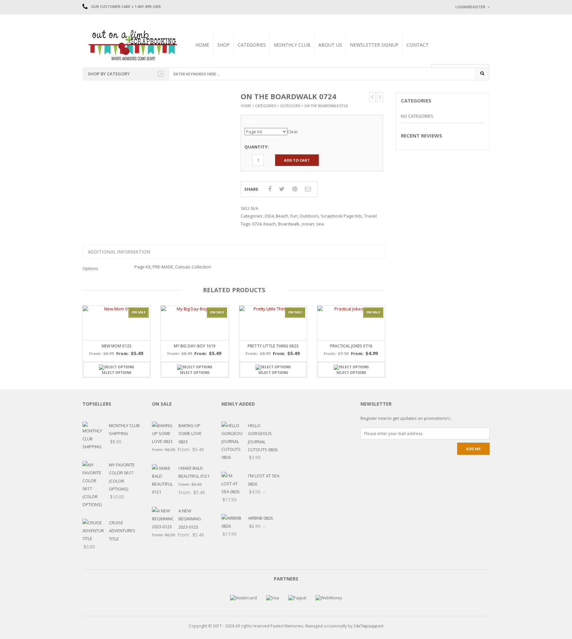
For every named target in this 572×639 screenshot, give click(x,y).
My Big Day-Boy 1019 (194, 346)
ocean (308, 224)
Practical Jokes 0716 (351, 346)
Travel (370, 216)
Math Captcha (468, 89)
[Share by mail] (308, 189)
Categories (252, 45)
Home (202, 45)
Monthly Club (292, 45)
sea (320, 224)
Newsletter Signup (374, 45)
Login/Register (470, 6)
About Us (330, 45)
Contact (417, 45)
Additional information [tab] (119, 252)
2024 (269, 216)
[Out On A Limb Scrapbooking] (132, 45)
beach (269, 224)
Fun (294, 216)
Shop (223, 45)
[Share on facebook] (269, 189)
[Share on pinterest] (294, 189)
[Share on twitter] (282, 189)
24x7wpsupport (368, 626)
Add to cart (297, 160)
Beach (282, 216)
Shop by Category (109, 74)
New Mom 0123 (116, 346)
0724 (257, 224)
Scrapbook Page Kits (341, 216)
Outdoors (290, 105)
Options (252, 122)
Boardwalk (289, 224)
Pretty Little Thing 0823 (273, 346)
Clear (292, 132)
